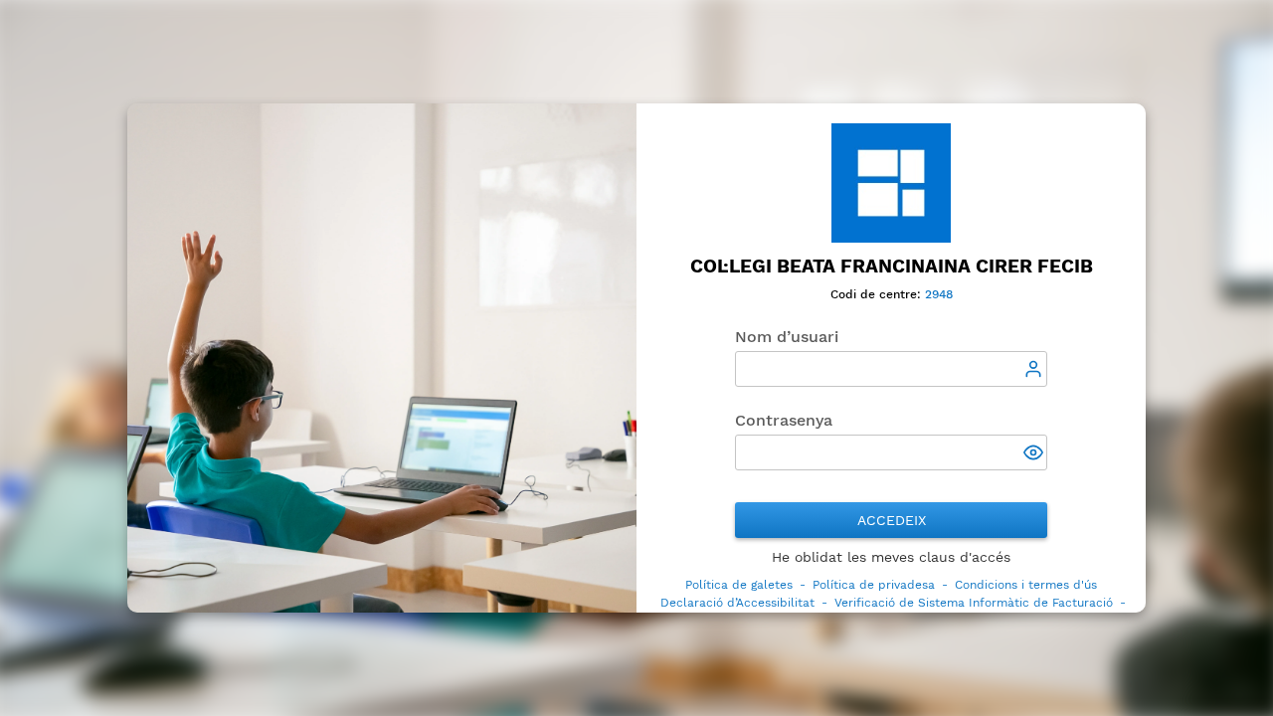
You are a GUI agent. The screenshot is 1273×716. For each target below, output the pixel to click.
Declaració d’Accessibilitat (737, 603)
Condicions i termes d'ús (1026, 585)
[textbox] (891, 369)
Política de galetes (739, 585)
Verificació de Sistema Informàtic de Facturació (973, 603)
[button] (1035, 454)
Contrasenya (783, 420)
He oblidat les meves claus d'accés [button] (891, 557)
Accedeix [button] (891, 520)
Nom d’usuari (786, 336)
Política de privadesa (874, 585)
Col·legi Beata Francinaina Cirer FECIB (891, 266)
